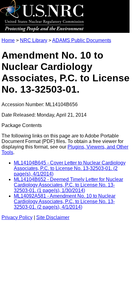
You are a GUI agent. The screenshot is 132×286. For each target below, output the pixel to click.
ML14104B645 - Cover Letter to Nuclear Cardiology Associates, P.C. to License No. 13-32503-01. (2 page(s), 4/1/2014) (70, 168)
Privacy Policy (17, 217)
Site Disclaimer (52, 217)
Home (8, 40)
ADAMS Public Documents (81, 40)
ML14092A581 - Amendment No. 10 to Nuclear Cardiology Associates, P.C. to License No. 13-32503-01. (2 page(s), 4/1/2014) (64, 201)
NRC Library (33, 40)
